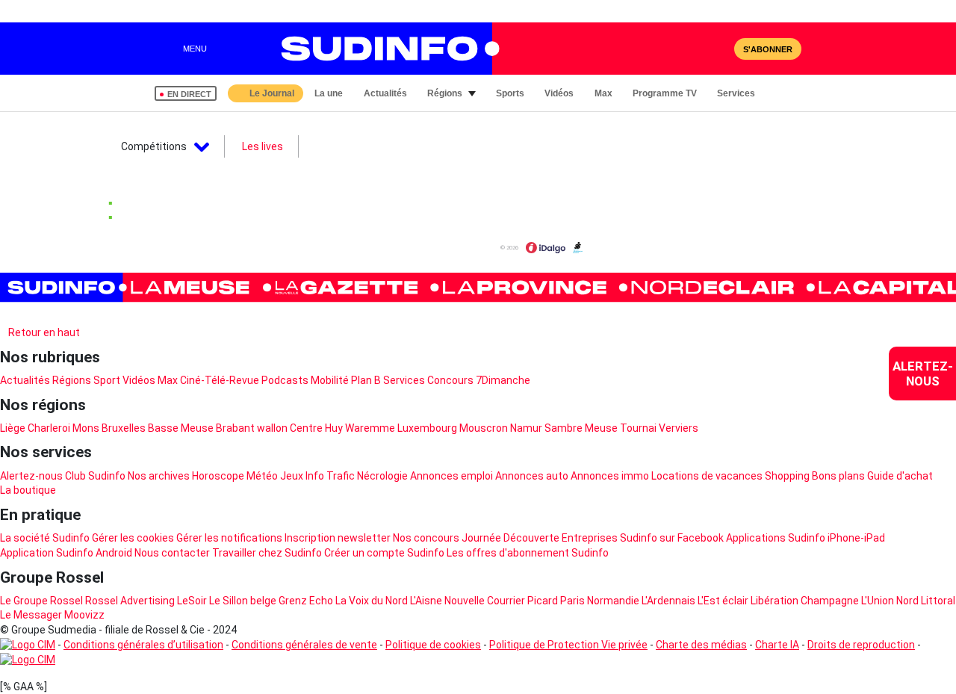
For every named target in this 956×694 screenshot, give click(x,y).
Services (404, 380)
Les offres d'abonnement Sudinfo (528, 553)
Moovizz (84, 615)
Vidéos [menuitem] (559, 93)
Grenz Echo (306, 601)
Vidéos (138, 380)
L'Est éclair (723, 601)
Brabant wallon (252, 428)
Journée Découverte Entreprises (540, 538)
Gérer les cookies (133, 538)
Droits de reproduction (861, 645)
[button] (786, 93)
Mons (85, 428)
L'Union (877, 601)
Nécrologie (382, 476)
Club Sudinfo (95, 476)
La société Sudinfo (45, 538)
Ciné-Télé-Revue (219, 380)
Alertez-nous (31, 476)
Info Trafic (330, 476)
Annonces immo (610, 476)
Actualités (25, 380)
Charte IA (777, 645)
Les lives (262, 146)
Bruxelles (124, 428)
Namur (526, 428)
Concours (450, 380)
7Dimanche (503, 380)
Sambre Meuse (581, 428)
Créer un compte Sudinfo (384, 553)
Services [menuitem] (736, 93)
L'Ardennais (668, 601)
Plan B (366, 380)
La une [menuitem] (328, 93)
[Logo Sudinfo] (383, 48)
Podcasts (284, 380)
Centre (306, 428)
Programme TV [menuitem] (665, 93)
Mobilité (330, 380)
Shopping (787, 476)
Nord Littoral (925, 601)
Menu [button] (195, 48)
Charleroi (49, 428)
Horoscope (218, 476)
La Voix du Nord (371, 601)
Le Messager (31, 615)
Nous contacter (172, 553)
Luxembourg (427, 428)
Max (168, 380)
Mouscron (483, 428)
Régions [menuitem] (444, 93)
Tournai (638, 428)
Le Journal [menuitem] (271, 93)
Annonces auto (531, 476)
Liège (12, 428)
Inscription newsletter (338, 538)
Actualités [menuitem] (385, 93)
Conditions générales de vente (304, 645)
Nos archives (159, 476)
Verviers (678, 428)
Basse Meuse (181, 428)
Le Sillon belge (242, 601)
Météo (262, 476)
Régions (71, 380)
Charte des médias (701, 645)
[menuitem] (922, 373)
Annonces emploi (451, 476)
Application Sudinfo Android (66, 553)
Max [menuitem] (603, 93)
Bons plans (838, 476)
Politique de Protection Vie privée (568, 645)
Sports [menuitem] (510, 93)
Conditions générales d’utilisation (143, 645)
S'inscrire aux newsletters (74, 314)
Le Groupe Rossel (41, 601)
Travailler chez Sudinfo (267, 553)
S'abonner (767, 49)
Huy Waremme (360, 428)
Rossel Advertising (130, 601)
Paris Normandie (599, 601)
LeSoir (192, 601)
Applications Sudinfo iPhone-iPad (805, 538)
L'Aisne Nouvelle (447, 601)
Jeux (291, 476)
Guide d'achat (900, 476)
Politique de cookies (433, 645)
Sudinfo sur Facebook (672, 538)
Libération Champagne (805, 601)
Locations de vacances (707, 476)
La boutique (28, 490)
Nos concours (426, 538)
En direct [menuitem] (189, 94)
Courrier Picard (522, 601)
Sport (106, 380)
